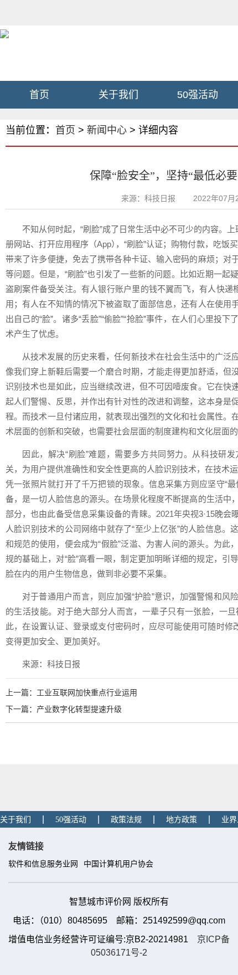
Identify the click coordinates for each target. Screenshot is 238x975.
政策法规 (126, 819)
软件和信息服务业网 (43, 864)
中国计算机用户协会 (118, 864)
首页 (39, 94)
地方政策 (181, 819)
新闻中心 (107, 130)
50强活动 (197, 94)
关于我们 (118, 94)
